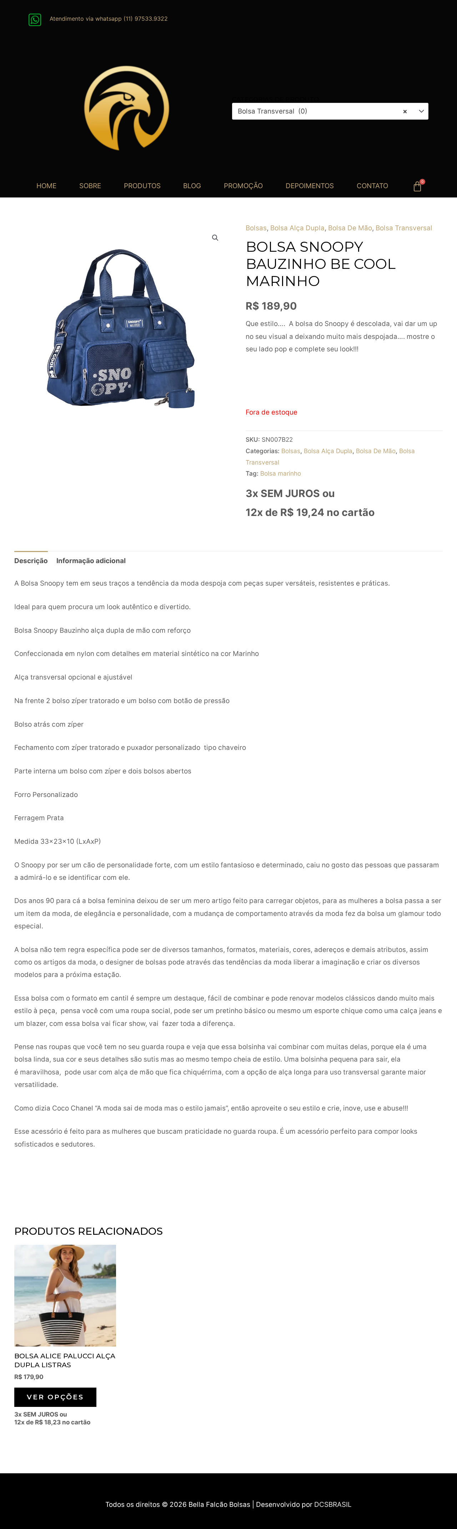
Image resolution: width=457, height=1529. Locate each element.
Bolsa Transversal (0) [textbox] (322, 111)
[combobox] (330, 111)
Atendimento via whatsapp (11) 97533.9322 (109, 18)
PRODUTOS (142, 186)
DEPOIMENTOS (310, 186)
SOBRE (90, 186)
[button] (215, 237)
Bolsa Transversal (404, 228)
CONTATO (372, 186)
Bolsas (256, 228)
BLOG (192, 186)
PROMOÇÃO (243, 186)
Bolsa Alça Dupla (297, 228)
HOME (46, 186)
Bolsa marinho (280, 473)
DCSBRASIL (333, 1504)
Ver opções (55, 1397)
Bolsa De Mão (350, 228)
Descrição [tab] (31, 561)
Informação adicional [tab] (91, 561)
